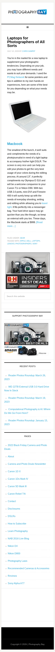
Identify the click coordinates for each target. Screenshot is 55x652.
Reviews (12, 576)
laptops (36, 241)
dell (29, 241)
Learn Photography (18, 531)
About (11, 456)
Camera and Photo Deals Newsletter (27, 464)
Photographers (23, 244)
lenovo (11, 244)
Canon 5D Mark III (17, 486)
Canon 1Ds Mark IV (18, 479)
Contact (12, 501)
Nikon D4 (13, 546)
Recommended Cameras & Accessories (28, 568)
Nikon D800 (14, 553)
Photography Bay (27, 12)
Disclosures (14, 508)
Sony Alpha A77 (16, 583)
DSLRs (11, 516)
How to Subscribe (17, 523)
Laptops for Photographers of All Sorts (26, 42)
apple (23, 241)
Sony (34, 244)
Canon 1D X (14, 471)
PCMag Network (15, 77)
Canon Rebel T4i (17, 494)
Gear (22, 238)
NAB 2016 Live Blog (18, 538)
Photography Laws (17, 561)
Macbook (14, 144)
